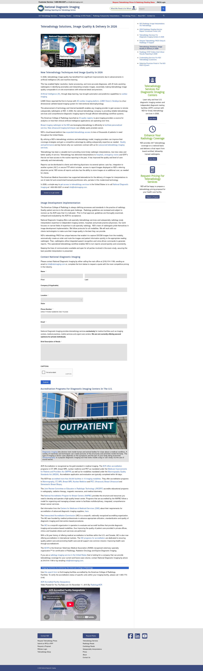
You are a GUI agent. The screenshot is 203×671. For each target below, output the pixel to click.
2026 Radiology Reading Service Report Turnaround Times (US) (150, 30)
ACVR (46, 547)
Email (43, 322)
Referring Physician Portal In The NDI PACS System (152, 64)
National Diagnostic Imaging (62, 7)
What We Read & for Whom (121, 8)
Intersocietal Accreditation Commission (59, 515)
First (43, 279)
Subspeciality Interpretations (92, 649)
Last (86, 279)
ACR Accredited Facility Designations (55, 581)
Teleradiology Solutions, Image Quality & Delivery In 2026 (150, 47)
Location (45, 295)
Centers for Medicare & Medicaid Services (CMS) (80, 508)
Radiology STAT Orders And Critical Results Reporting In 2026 (151, 53)
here (86, 511)
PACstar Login (42, 649)
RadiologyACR (96, 584)
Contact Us (86, 657)
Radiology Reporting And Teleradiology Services (60, 10)
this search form (50, 572)
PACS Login (161, 2)
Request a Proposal (44, 646)
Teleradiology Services (90, 641)
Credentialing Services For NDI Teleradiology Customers (150, 58)
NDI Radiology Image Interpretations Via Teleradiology (152, 24)
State (43, 303)
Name (43, 271)
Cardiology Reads (89, 646)
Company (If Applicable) (49, 285)
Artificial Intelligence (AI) (50, 93)
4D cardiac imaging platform (88, 101)
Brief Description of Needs (51, 342)
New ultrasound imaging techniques (62, 127)
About (85, 655)
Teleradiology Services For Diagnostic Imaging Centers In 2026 (151, 36)
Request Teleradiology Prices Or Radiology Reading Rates (134, 2)
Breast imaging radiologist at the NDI (55, 125)
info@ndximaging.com (75, 2)
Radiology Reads (88, 643)
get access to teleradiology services (74, 184)
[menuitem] (134, 2)
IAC (45, 525)
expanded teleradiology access (78, 132)
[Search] (163, 15)
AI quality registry (86, 118)
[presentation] (57, 372)
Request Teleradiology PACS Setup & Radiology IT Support (152, 41)
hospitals (99, 154)
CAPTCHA (45, 366)
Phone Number (47, 309)
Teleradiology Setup (44, 652)
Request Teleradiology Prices (47, 641)
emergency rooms (111, 154)
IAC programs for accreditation (93, 538)
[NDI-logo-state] (41, 9)
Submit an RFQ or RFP (45, 643)
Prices (85, 652)
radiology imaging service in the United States (68, 555)
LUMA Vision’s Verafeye (109, 101)
